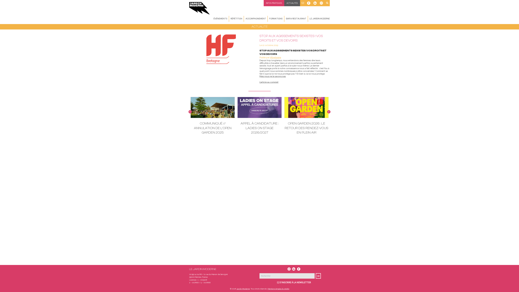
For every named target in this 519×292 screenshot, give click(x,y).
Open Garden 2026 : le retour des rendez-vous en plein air (306, 128)
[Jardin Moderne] (199, 8)
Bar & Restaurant (296, 19)
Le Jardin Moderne (320, 19)
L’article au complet (269, 82)
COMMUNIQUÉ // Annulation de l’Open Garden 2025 (213, 128)
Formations (276, 19)
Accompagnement (256, 19)
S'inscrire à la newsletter (295, 282)
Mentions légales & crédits (278, 289)
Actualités (292, 3)
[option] (259, 117)
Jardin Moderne (243, 289)
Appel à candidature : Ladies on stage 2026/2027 (260, 128)
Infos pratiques (274, 3)
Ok (318, 276)
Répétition (236, 19)
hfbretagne (275, 57)
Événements (220, 19)
